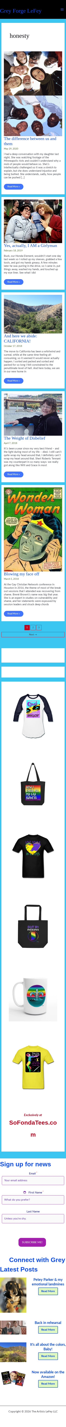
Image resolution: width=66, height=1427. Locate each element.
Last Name (33, 1211)
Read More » (13, 187)
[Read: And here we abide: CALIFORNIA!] (33, 314)
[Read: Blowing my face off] (33, 529)
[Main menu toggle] (62, 9)
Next (33, 635)
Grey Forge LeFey (21, 11)
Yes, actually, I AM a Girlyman (30, 245)
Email (33, 1173)
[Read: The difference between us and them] (33, 93)
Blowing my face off (21, 574)
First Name (33, 1192)
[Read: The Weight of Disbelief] (33, 414)
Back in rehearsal (48, 1323)
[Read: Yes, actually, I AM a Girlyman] (33, 221)
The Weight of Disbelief (24, 438)
